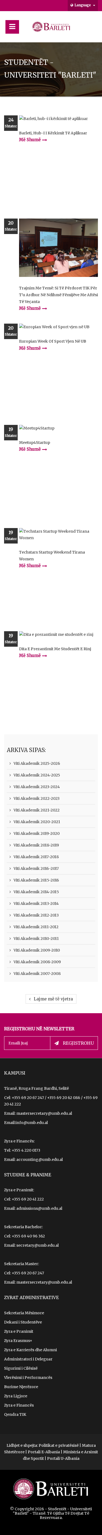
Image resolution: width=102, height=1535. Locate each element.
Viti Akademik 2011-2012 (36, 926)
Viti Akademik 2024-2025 (37, 775)
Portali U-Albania (63, 1458)
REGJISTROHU (78, 1043)
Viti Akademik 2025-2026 (37, 763)
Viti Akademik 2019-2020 (37, 833)
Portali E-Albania (44, 1451)
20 (11, 225)
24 (11, 122)
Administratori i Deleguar (28, 1359)
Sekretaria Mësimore (24, 1312)
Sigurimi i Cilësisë (21, 1368)
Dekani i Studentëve (23, 1322)
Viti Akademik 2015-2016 (36, 880)
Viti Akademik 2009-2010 (37, 950)
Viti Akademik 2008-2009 (37, 961)
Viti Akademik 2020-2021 (37, 821)
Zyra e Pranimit (18, 1331)
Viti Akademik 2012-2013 (36, 915)
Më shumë (30, 139)
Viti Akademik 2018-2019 (36, 845)
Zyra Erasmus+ (18, 1340)
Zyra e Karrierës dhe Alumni (30, 1349)
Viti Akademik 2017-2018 (36, 856)
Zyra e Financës (19, 1405)
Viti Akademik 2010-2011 (36, 938)
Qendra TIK (15, 1414)
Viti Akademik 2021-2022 (37, 810)
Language (83, 5)
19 (11, 432)
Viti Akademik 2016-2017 (36, 868)
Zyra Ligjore (15, 1396)
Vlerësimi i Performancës (28, 1377)
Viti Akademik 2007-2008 (37, 973)
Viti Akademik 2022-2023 (37, 798)
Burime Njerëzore (21, 1386)
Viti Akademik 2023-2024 (37, 786)
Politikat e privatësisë (59, 1445)
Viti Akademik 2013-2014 (36, 903)
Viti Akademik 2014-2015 (36, 891)
